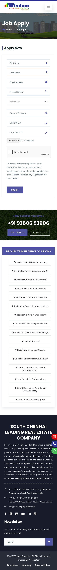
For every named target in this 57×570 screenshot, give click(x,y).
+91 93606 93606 (17, 501)
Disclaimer (13, 565)
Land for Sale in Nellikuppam (31, 399)
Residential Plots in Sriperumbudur (31, 323)
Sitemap (27, 565)
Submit (14, 189)
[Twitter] (11, 514)
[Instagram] (29, 514)
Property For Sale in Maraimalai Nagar (31, 332)
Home (8, 29)
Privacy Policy (42, 565)
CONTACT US (40, 232)
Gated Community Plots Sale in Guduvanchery (31, 389)
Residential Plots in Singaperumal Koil (31, 271)
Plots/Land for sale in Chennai (31, 350)
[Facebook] (5, 514)
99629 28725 (45, 501)
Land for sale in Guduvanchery (31, 379)
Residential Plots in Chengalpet (31, 279)
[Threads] (35, 514)
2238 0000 (33, 498)
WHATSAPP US (17, 232)
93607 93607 (32, 501)
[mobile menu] (48, 6)
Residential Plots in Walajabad (31, 288)
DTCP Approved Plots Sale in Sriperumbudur (31, 369)
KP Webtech (34, 559)
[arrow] (49, 542)
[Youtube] (23, 514)
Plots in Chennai (31, 341)
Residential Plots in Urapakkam (31, 314)
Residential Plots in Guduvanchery (31, 262)
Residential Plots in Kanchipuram (31, 297)
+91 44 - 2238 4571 (18, 498)
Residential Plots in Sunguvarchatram (31, 306)
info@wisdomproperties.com (22, 506)
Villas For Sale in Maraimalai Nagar (31, 358)
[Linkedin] (16, 514)
